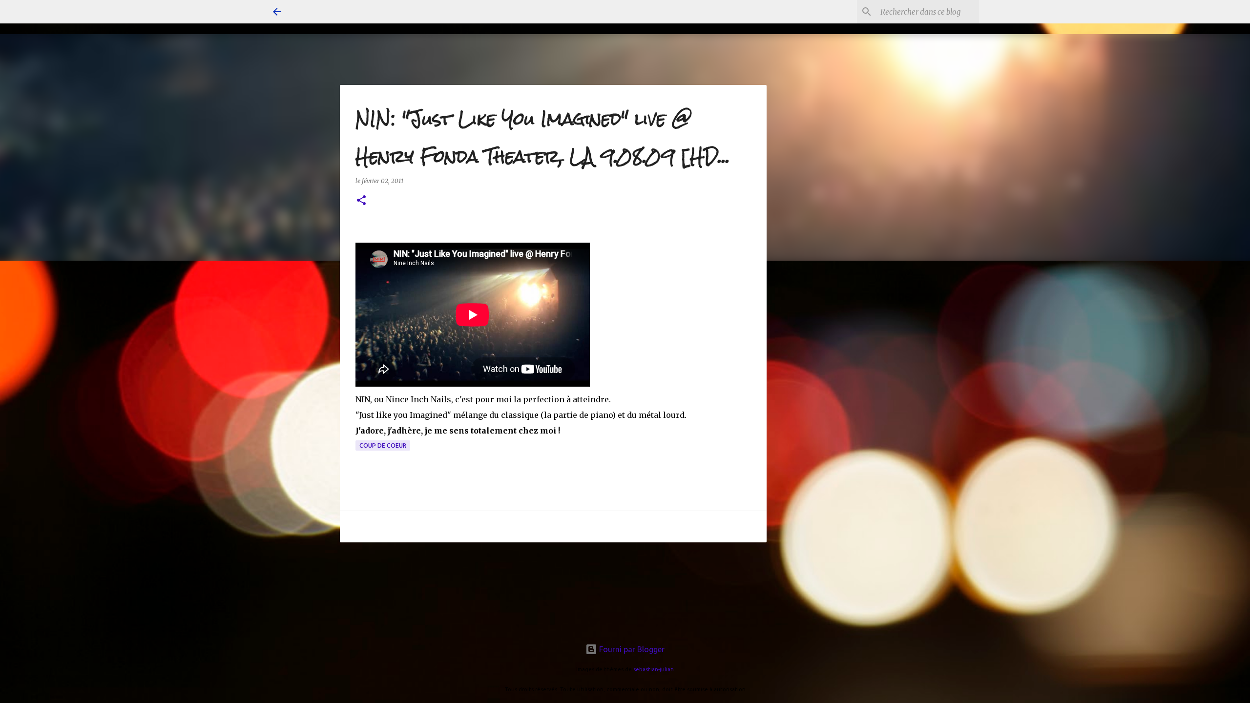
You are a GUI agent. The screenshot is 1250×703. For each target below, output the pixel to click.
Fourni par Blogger (631, 649)
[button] (361, 200)
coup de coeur (382, 445)
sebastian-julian (653, 669)
